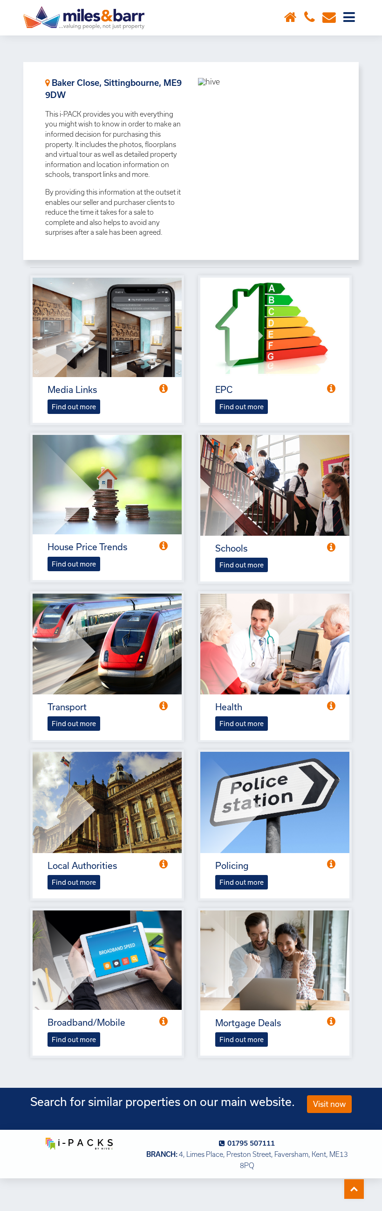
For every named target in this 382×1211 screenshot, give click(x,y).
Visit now (329, 1103)
